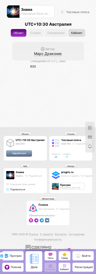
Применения (56, 33)
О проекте (46, 234)
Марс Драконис (48, 53)
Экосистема (48, 198)
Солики (35, 33)
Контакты (61, 234)
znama (19, 175)
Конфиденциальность (48, 239)
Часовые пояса (77, 12)
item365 (20, 143)
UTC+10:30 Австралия (30, 139)
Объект (19, 33)
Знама (20, 172)
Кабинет (76, 33)
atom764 (66, 143)
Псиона (43, 204)
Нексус (70, 166)
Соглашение (76, 234)
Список (70, 134)
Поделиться (82, 143)
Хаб (25, 166)
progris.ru (67, 172)
